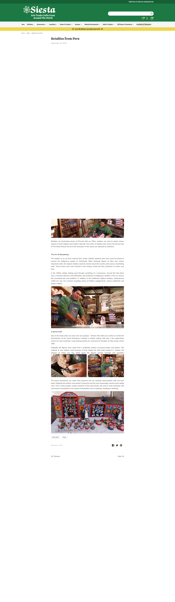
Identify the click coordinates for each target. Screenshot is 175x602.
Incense (77, 24)
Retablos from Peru (37, 33)
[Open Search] (151, 13)
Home (23, 33)
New (23, 24)
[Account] (147, 18)
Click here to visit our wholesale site (141, 2)
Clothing (30, 24)
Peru (64, 437)
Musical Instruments (91, 24)
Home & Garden (65, 24)
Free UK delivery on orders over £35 (87, 29)
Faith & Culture (108, 24)
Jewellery (52, 24)
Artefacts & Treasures (143, 24)
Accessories (41, 24)
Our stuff (55, 437)
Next (120, 456)
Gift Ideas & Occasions (124, 24)
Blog (28, 33)
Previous (56, 456)
